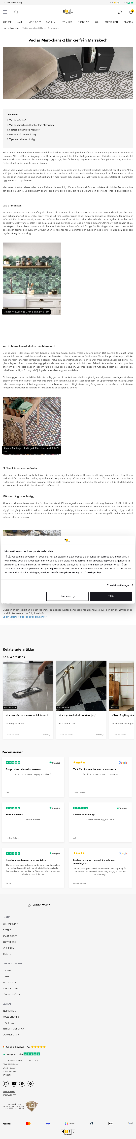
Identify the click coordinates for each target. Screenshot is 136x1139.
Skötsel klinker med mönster (24, 130)
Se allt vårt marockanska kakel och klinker (24, 617)
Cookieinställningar (118, 585)
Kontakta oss (9, 1095)
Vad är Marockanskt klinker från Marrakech (41, 28)
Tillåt (111, 596)
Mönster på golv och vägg (23, 135)
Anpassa (65, 596)
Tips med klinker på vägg (22, 139)
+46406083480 (9, 1092)
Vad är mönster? (17, 120)
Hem (5, 28)
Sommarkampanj (14, 3)
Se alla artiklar (13, 657)
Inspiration (15, 28)
